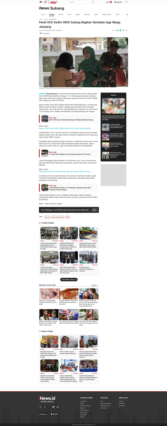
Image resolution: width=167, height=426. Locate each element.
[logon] (40, 2)
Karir (102, 401)
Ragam (77, 14)
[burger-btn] (126, 2)
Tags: (40, 216)
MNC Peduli (103, 408)
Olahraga (87, 14)
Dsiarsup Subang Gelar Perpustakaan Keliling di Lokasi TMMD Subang (64, 171)
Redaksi (82, 403)
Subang (51, 14)
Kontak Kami (83, 414)
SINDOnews (122, 403)
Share (113, 30)
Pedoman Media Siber (85, 405)
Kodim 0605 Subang (57, 217)
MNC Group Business (106, 403)
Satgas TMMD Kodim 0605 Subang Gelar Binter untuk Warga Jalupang (65, 128)
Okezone (121, 401)
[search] (93, 2)
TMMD (69, 96)
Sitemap (82, 417)
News (69, 14)
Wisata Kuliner (106, 14)
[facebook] (123, 30)
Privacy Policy (83, 412)
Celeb (96, 14)
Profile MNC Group (105, 405)
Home (43, 14)
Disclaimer (82, 408)
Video (117, 14)
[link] (117, 30)
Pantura (60, 14)
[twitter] (126, 30)
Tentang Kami (83, 401)
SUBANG (42, 94)
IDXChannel (122, 405)
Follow (94, 209)
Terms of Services (84, 410)
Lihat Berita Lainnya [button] (68, 279)
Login (107, 2)
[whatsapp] (120, 30)
